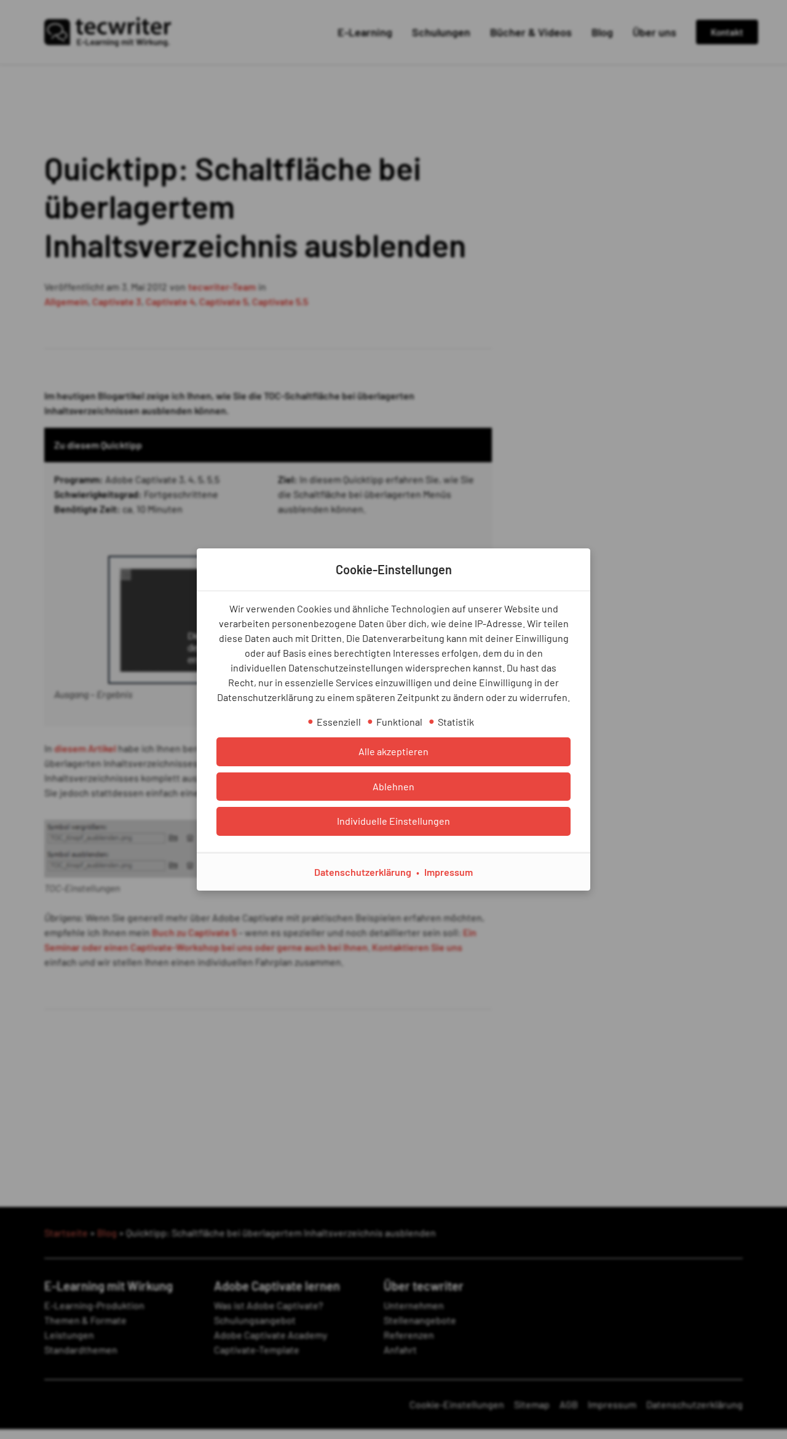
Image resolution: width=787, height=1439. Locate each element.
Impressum (448, 872)
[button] (393, 751)
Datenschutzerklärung (362, 872)
